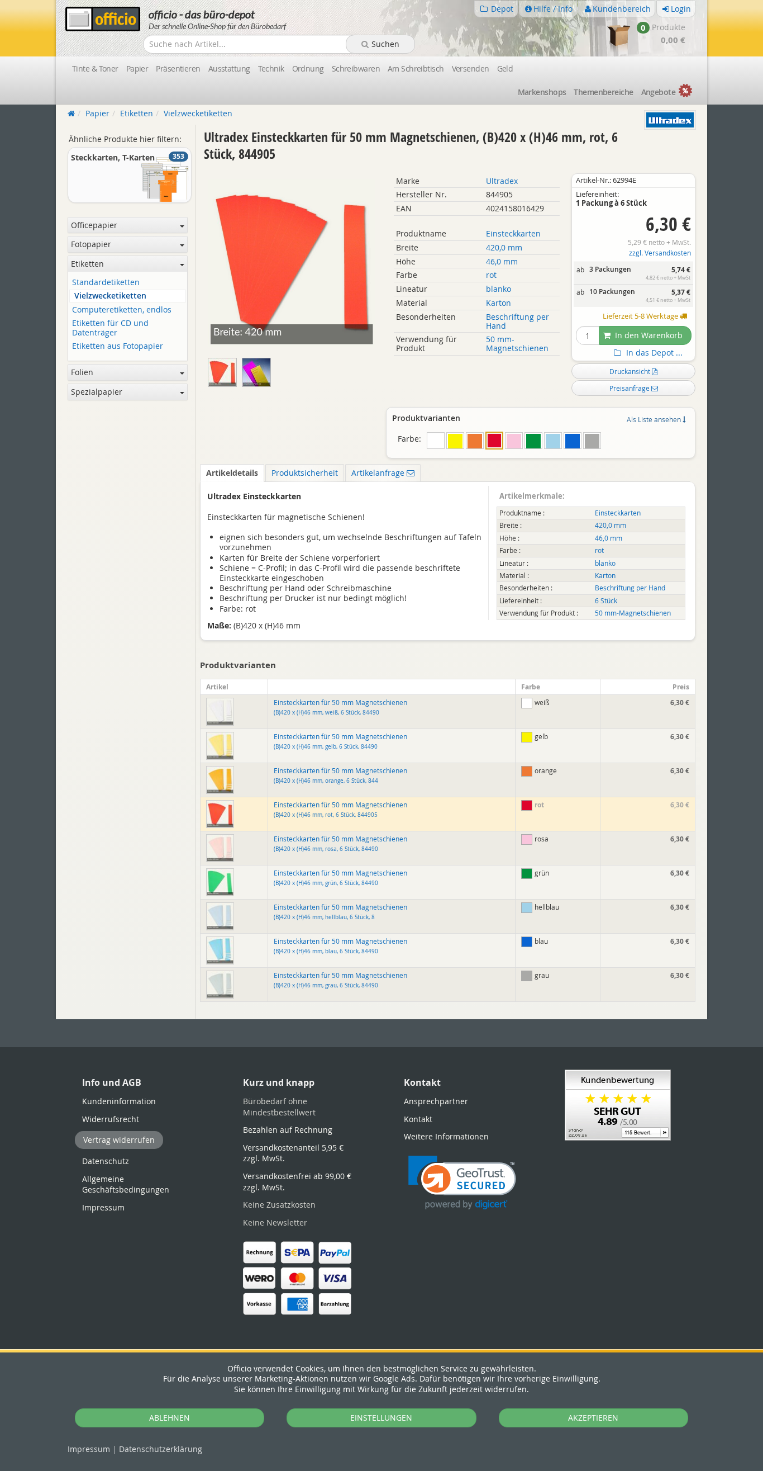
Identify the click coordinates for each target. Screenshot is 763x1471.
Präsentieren (178, 68)
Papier (137, 68)
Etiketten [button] (87, 263)
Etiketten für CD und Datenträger (110, 328)
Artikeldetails (232, 472)
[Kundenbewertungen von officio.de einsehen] (618, 1104)
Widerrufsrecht (110, 1119)
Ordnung (308, 68)
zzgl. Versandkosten (660, 253)
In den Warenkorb (648, 335)
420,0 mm (504, 247)
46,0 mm (502, 261)
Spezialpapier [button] (96, 391)
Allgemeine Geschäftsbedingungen (125, 1184)
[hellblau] (553, 440)
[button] (462, 1183)
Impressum (89, 1449)
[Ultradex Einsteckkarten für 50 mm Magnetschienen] (225, 370)
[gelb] (455, 440)
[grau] (592, 440)
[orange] (475, 440)
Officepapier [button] (94, 225)
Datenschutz (160, 1449)
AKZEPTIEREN (593, 1417)
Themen (603, 92)
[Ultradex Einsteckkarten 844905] (258, 370)
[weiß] (436, 440)
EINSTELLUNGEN (381, 1417)
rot (491, 274)
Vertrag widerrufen (119, 1139)
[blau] (572, 440)
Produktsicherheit (304, 472)
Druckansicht (630, 371)
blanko (498, 288)
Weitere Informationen (446, 1136)
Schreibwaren (356, 68)
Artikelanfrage (379, 472)
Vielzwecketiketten (110, 296)
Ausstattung (229, 68)
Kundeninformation (119, 1101)
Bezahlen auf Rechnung (287, 1129)
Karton (498, 302)
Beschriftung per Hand (517, 321)
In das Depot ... (653, 353)
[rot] (494, 441)
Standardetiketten (106, 282)
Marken (542, 92)
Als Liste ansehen (655, 419)
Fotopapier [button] (91, 244)
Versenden (470, 68)
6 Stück (606, 601)
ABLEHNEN (169, 1417)
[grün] (533, 440)
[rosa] (514, 440)
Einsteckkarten (513, 233)
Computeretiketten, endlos (121, 310)
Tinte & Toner (95, 68)
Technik (271, 68)
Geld (505, 68)
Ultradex (502, 181)
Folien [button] (82, 372)
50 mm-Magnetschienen (517, 343)
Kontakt (418, 1119)
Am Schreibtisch (416, 68)
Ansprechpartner (436, 1101)
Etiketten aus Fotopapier (117, 346)
